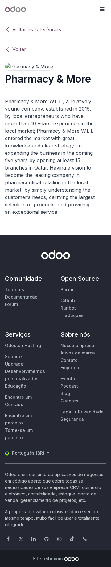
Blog (65, 393)
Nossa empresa (77, 345)
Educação (15, 386)
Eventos (69, 378)
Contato (69, 360)
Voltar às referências (36, 29)
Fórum (11, 304)
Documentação (21, 296)
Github (67, 300)
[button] (101, 9)
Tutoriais (14, 289)
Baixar (67, 289)
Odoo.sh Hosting (23, 345)
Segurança (72, 419)
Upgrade (14, 363)
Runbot (68, 308)
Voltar (19, 49)
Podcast (69, 386)
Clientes (69, 400)
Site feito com (48, 558)
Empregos (71, 367)
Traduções (72, 315)
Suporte (13, 356)
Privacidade (91, 411)
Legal (66, 411)
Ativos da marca (77, 352)
